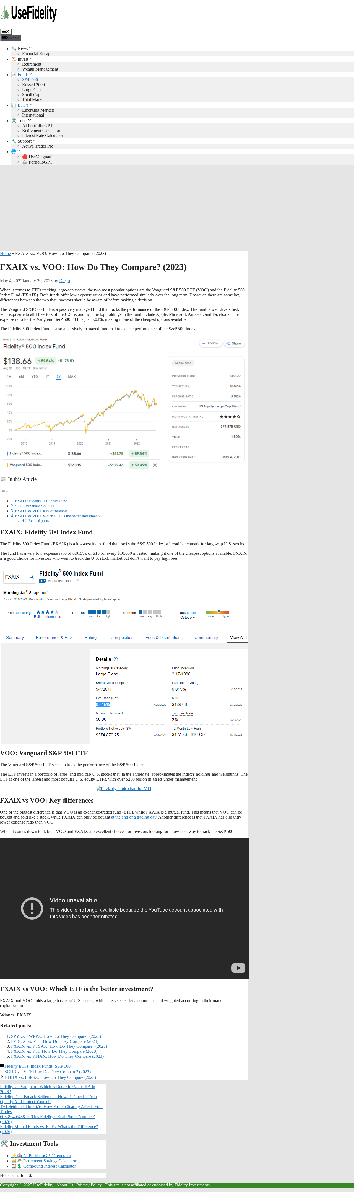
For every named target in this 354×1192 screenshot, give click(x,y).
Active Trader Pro (37, 146)
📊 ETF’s (19, 105)
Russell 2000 (33, 84)
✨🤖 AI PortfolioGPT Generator (41, 1155)
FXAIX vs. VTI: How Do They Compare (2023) (54, 1051)
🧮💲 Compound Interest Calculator (43, 1166)
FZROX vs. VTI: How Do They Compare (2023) (54, 1041)
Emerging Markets (38, 110)
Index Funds (42, 1066)
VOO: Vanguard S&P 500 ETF (39, 506)
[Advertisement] (177, 208)
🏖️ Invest (19, 59)
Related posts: (39, 520)
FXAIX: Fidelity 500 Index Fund (41, 501)
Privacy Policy (89, 1185)
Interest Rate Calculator (42, 135)
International (33, 115)
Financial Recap (36, 53)
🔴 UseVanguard (37, 156)
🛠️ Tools (19, 120)
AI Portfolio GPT (37, 125)
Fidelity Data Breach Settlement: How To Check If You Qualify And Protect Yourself (48, 1099)
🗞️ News (19, 48)
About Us (64, 1185)
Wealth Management (40, 69)
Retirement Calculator (41, 130)
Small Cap (31, 94)
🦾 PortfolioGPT (37, 162)
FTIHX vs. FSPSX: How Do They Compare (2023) (50, 1077)
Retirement (31, 64)
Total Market (33, 99)
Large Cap (31, 89)
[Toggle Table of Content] (4, 491)
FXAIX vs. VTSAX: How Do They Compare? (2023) (59, 1046)
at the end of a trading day (133, 817)
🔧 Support (21, 141)
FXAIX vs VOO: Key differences (41, 511)
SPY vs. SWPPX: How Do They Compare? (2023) (56, 1036)
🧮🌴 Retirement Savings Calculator (43, 1161)
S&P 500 (30, 79)
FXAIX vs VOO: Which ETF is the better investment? (57, 516)
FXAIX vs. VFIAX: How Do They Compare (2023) (57, 1056)
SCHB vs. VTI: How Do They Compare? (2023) (47, 1071)
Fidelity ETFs (16, 1066)
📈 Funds (19, 74)
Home (5, 253)
